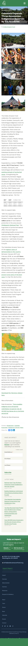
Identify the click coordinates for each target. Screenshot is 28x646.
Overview (4, 579)
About (3, 599)
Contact (4, 623)
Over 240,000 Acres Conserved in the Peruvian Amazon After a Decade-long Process (13, 522)
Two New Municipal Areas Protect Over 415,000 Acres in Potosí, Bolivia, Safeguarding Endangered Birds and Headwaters (13, 511)
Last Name (7, 465)
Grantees (4, 586)
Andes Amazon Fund (9, 27)
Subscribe (4, 615)
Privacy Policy (19, 631)
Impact (4, 575)
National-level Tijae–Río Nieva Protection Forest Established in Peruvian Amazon (13, 484)
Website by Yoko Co (14, 633)
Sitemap (24, 631)
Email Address (8, 452)
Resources (4, 590)
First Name (7, 458)
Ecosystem (4, 427)
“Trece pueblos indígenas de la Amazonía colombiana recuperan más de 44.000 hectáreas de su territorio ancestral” (12, 408)
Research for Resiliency (8, 594)
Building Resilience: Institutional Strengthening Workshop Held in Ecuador (13, 493)
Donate (6, 548)
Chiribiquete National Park (10, 225)
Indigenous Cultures (14, 427)
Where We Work (5, 583)
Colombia (17, 425)
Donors (4, 607)
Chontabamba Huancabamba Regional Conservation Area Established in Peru (12, 501)
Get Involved (18, 548)
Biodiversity (10, 425)
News (21, 427)
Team (3, 603)
